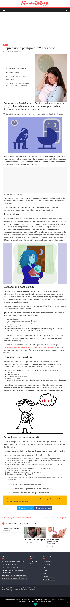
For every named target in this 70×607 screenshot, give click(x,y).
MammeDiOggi (17, 51)
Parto (5, 45)
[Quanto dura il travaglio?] (35, 528)
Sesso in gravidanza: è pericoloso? (16, 517)
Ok (35, 604)
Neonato (45, 570)
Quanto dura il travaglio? (57, 517)
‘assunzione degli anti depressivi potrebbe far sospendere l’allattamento (30, 347)
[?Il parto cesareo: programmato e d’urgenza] (57, 528)
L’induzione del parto (11, 528)
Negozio (45, 576)
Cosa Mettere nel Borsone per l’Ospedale (14, 575)
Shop (44, 573)
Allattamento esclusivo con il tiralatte (13, 561)
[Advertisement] (35, 26)
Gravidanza (46, 564)
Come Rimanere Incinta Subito (11, 564)
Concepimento (47, 561)
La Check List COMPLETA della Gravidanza (14, 578)
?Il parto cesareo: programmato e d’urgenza (54, 542)
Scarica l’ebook (47, 579)
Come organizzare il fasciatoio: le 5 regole (14, 567)
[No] (68, 602)
